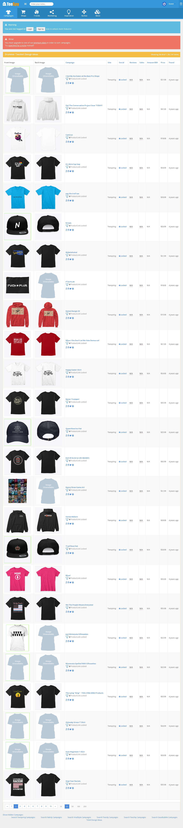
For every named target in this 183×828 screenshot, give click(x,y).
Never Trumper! (72, 399)
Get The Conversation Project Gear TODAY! (84, 105)
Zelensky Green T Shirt (75, 722)
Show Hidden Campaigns (13, 815)
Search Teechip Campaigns (135, 817)
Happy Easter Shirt (73, 370)
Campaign (70, 62)
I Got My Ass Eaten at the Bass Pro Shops (82, 76)
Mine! (68, 575)
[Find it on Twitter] (70, 83)
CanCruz (69, 135)
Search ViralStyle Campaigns (79, 817)
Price (163, 62)
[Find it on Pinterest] (73, 83)
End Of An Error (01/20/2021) (77, 458)
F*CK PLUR (70, 281)
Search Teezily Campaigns (107, 817)
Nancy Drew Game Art (75, 487)
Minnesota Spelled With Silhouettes (81, 663)
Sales (142, 62)
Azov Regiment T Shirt (75, 751)
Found (171, 62)
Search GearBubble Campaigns (164, 817)
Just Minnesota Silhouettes (77, 634)
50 (72, 806)
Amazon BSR (152, 62)
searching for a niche (17, 45)
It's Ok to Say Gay (73, 164)
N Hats (68, 223)
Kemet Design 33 (73, 311)
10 (51, 806)
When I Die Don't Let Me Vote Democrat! (82, 340)
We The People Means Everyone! (79, 605)
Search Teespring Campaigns (23, 817)
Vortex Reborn (72, 516)
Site (109, 62)
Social (121, 62)
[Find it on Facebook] (68, 83)
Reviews (133, 62)
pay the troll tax (72, 193)
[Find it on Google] (66, 83)
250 (84, 806)
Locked (123, 79)
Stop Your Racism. (73, 781)
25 (67, 806)
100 (78, 806)
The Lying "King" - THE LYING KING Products (84, 693)
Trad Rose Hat (72, 546)
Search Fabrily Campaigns (51, 817)
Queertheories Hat (74, 428)
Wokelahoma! (71, 252)
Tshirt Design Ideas (94, 820)
